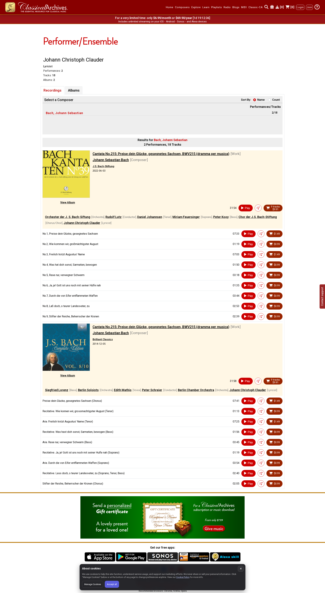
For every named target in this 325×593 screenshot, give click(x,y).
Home (169, 7)
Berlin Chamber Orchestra (196, 390)
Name (261, 99)
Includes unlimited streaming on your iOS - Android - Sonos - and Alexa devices (162, 21)
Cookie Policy (182, 577)
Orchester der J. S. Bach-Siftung (67, 217)
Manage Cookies (92, 584)
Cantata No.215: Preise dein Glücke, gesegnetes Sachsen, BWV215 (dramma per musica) (161, 154)
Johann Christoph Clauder (82, 223)
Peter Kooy (221, 217)
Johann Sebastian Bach (111, 160)
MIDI (244, 7)
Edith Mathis (123, 390)
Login (300, 7)
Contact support (322, 296)
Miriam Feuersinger (186, 217)
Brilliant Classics (103, 339)
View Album (67, 202)
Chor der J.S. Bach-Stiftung (258, 217)
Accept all (112, 584)
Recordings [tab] (52, 90)
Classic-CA (255, 7)
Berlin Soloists (88, 390)
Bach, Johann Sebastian (64, 113)
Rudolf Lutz (113, 217)
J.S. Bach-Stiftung (103, 166)
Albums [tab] (74, 90)
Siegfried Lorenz (56, 390)
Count (276, 99)
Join (309, 7)
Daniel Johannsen (149, 217)
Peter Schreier (152, 390)
